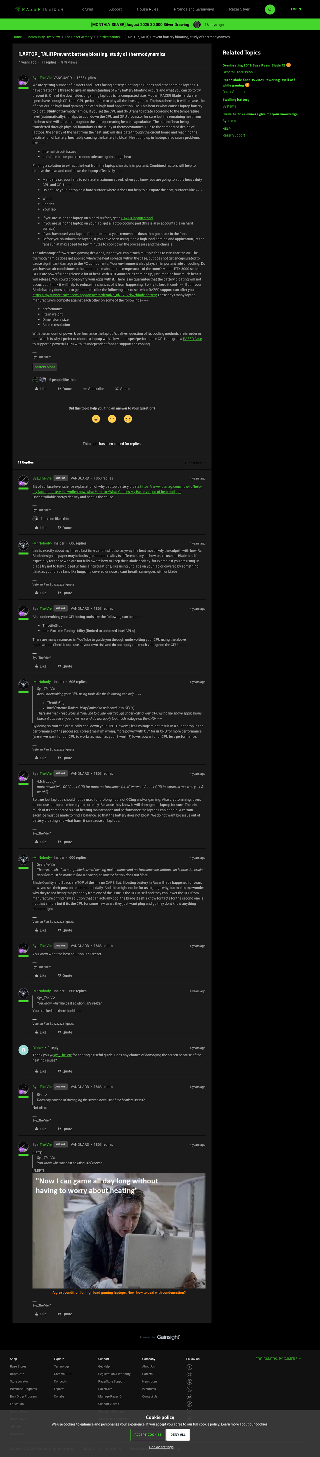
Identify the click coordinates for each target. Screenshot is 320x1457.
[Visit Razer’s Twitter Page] (189, 1389)
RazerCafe (17, 1374)
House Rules (147, 10)
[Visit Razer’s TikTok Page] (189, 1404)
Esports (59, 1389)
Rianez (37, 1047)
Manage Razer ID (110, 1396)
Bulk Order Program (23, 1396)
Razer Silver (239, 10)
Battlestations (108, 36)
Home (17, 36)
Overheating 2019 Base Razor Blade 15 (253, 65)
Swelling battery (235, 100)
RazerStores (18, 1366)
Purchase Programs (23, 1389)
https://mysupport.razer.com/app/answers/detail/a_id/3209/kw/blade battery (94, 294)
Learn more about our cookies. (244, 1424)
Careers (147, 1374)
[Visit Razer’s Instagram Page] (189, 1375)
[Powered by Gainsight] (160, 1338)
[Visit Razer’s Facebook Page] (189, 1367)
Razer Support (233, 91)
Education (17, 1404)
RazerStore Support (111, 1381)
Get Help (104, 1366)
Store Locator (19, 1381)
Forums (86, 10)
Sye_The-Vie (42, 77)
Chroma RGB (63, 1374)
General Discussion (237, 72)
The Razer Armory (78, 36)
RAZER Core (192, 338)
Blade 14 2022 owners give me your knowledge (260, 114)
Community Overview (43, 36)
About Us (148, 1366)
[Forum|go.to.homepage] (38, 9)
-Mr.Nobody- (42, 543)
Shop (13, 1359)
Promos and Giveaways (194, 10)
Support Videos (108, 1404)
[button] (296, 9)
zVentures (149, 1389)
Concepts (60, 1381)
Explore (59, 1359)
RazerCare (105, 1389)
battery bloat (45, 366)
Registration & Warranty (114, 1374)
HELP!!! (228, 128)
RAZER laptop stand (137, 218)
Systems (229, 106)
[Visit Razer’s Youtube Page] (189, 1397)
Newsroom (149, 1381)
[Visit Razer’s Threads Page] (189, 1382)
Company (148, 1359)
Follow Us (193, 1359)
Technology (62, 1366)
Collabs (59, 1396)
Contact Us (149, 1396)
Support (115, 10)
